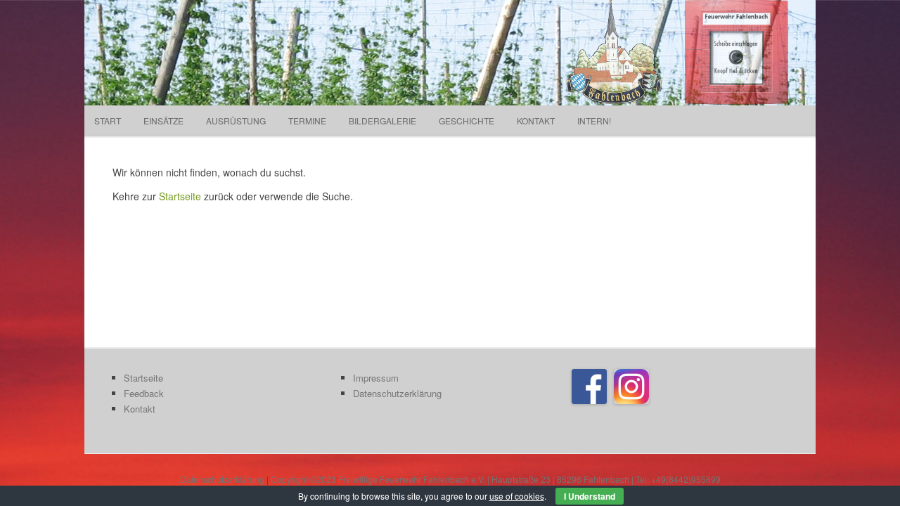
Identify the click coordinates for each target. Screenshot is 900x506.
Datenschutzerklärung (397, 393)
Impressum (376, 377)
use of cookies (516, 496)
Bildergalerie (382, 120)
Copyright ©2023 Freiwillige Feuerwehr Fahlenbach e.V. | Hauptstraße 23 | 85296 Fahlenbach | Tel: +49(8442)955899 (496, 479)
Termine (307, 120)
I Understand (589, 496)
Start (107, 120)
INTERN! (594, 120)
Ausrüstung (236, 120)
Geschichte (466, 120)
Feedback (144, 393)
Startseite (180, 196)
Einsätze (163, 120)
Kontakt (536, 120)
